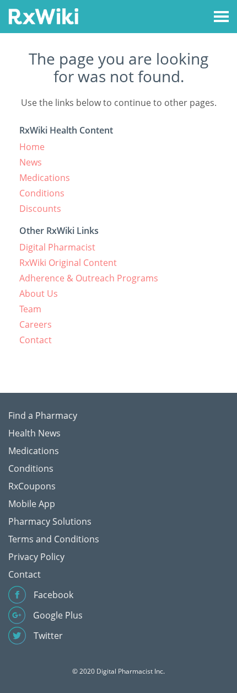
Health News (34, 433)
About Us (38, 293)
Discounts (40, 208)
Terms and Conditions (53, 539)
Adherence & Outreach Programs (88, 278)
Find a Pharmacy (42, 415)
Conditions (41, 193)
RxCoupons (32, 486)
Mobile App (31, 504)
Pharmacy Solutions (49, 521)
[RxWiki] (43, 15)
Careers (35, 324)
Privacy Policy (36, 557)
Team (30, 309)
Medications (44, 178)
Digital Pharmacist (57, 247)
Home (32, 147)
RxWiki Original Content (68, 263)
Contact (35, 340)
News (30, 162)
